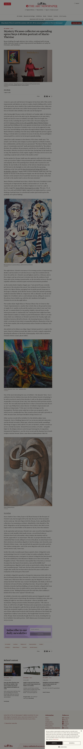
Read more (55, 739)
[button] (63, 747)
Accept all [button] (54, 743)
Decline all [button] (72, 743)
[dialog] (64, 739)
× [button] (81, 731)
